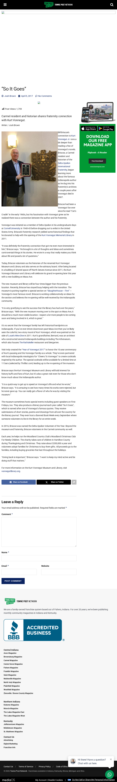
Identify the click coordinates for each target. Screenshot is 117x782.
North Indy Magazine (12, 682)
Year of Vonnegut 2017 (33, 349)
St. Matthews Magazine (13, 732)
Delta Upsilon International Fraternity (64, 166)
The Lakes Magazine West (14, 716)
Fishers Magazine (11, 668)
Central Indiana (11, 650)
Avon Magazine (10, 653)
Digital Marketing (11, 744)
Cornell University (12, 228)
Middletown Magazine (13, 728)
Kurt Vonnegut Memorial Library (57, 235)
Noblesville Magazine (12, 679)
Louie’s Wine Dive (16, 335)
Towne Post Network (18, 771)
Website (45, 566)
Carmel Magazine (11, 660)
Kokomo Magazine (11, 705)
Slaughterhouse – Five (58, 291)
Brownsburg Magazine (13, 657)
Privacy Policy (45, 766)
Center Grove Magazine (13, 664)
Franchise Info (9, 747)
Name (5, 552)
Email (5, 565)
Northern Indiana (12, 701)
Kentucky (8, 721)
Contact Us (9, 737)
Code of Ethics (62, 766)
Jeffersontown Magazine (14, 724)
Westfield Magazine (12, 690)
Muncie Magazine (11, 708)
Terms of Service (26, 766)
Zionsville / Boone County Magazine (18, 693)
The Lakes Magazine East (14, 712)
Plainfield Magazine (12, 686)
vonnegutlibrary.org (11, 471)
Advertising (8, 740)
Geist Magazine (10, 675)
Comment (7, 514)
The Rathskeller (26, 342)
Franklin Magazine (11, 671)
